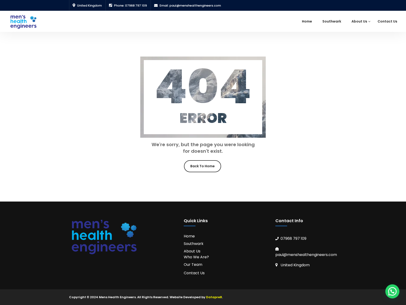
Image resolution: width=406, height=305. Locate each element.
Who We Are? (196, 257)
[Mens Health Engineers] (23, 21)
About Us (359, 21)
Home (307, 21)
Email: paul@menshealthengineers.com (190, 5)
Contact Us (387, 21)
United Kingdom (89, 5)
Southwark (331, 21)
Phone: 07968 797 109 (130, 5)
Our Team (193, 264)
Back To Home (202, 166)
